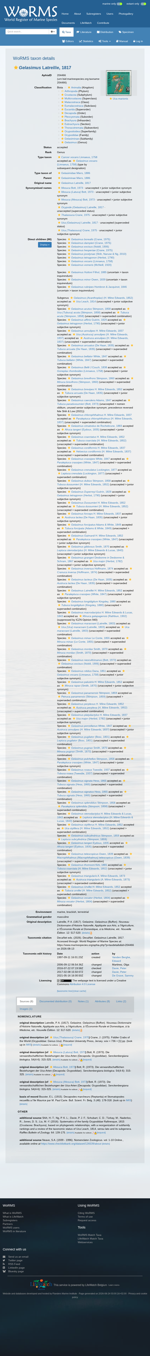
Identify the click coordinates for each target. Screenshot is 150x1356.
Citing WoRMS (86, 1212)
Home (65, 13)
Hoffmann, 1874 (92, 568)
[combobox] (27, 31)
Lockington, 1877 (94, 469)
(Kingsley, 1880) (82, 605)
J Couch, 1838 (89, 367)
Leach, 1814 (86, 301)
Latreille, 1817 (76, 182)
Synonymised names (39, 187)
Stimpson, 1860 (93, 378)
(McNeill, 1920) (91, 264)
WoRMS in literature (14, 1231)
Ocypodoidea (72, 131)
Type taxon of (43, 173)
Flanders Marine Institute (64, 1293)
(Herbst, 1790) (92, 257)
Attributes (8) (102, 1001)
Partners (8, 1223)
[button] (16, 67)
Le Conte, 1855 (90, 638)
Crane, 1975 (75, 214)
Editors (69, 41)
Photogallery (126, 13)
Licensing (45, 980)
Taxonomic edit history (37, 953)
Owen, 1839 (88, 279)
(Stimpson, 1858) (84, 806)
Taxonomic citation (40, 937)
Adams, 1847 (91, 400)
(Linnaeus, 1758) (92, 261)
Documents (68, 22)
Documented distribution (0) (56, 1001)
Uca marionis (120, 98)
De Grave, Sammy (123, 975)
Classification (43, 87)
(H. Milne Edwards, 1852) (103, 297)
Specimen (127, 32)
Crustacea (70, 94)
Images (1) (26, 1008)
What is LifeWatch (13, 1216)
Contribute (103, 22)
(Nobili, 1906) (90, 246)
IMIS (28, 1044)
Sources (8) (26, 1001)
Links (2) (121, 1001)
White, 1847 (89, 356)
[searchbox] (26, 31)
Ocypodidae (71, 135)
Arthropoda (71, 91)
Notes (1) (83, 1001)
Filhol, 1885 (89, 272)
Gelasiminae (72, 138)
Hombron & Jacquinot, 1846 (99, 286)
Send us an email (18, 1256)
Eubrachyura (72, 124)
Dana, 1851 (88, 670)
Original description (39, 921)
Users (109, 13)
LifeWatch (86, 22)
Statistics (87, 41)
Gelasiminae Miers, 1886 (75, 178)
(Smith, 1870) (81, 685)
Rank (48, 152)
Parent (48, 178)
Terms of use (85, 1216)
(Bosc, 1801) (90, 736)
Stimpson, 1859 (94, 692)
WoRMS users (11, 1227)
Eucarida (70, 109)
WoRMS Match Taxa (89, 1234)
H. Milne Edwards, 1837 (97, 330)
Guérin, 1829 (89, 319)
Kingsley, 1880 (93, 601)
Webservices (85, 1242)
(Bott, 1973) (93, 660)
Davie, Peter (119, 968)
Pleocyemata (72, 116)
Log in (139, 41)
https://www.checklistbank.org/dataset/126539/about (71, 1143)
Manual (123, 41)
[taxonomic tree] (65, 991)
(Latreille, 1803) (93, 623)
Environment (44, 911)
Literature (85, 32)
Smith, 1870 (90, 546)
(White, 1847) (97, 539)
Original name (43, 182)
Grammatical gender (39, 916)
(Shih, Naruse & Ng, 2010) (98, 253)
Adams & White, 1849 (96, 524)
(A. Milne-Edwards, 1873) (103, 879)
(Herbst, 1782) (108, 561)
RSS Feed (14, 1264)
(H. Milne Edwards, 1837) (103, 451)
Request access (87, 1220)
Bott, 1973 (72, 187)
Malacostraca (72, 102)
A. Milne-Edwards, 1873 (98, 875)
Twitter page (15, 1260)
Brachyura (70, 120)
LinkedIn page (16, 1267)
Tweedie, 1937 (90, 769)
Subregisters (93, 13)
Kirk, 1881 (89, 864)
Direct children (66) (40, 239)
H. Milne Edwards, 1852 (96, 389)
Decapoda (70, 113)
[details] (86, 933)
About (77, 13)
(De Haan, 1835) (92, 345)
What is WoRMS (12, 1212)
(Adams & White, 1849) (88, 528)
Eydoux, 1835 (90, 842)
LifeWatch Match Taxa (90, 1238)
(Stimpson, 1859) (83, 696)
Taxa (68, 32)
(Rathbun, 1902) (105, 616)
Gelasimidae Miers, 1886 (75, 173)
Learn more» (114, 1284)
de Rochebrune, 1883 (96, 425)
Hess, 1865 (88, 780)
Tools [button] (105, 41)
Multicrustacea (73, 98)
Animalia (76, 87)
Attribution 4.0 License (82, 984)
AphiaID (47, 75)
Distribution (106, 32)
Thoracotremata (74, 127)
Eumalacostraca (74, 105)
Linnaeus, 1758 (79, 157)
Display (44, 244)
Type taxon (45, 157)
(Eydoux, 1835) (82, 429)
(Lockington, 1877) (83, 473)
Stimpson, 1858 (91, 308)
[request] (67, 1045)
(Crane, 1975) (90, 239)
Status (48, 147)
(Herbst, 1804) (90, 897)
